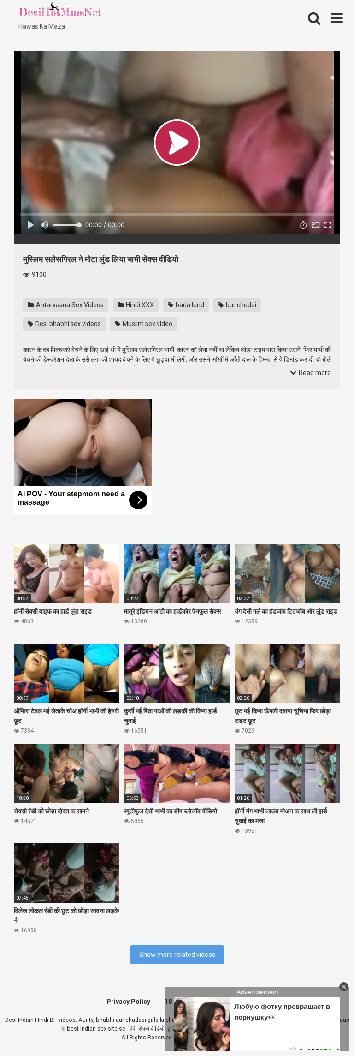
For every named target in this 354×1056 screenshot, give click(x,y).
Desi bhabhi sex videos (67, 324)
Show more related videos (177, 954)
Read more (314, 372)
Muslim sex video (146, 324)
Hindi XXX (139, 305)
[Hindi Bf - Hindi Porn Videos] (60, 11)
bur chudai (240, 305)
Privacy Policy (128, 1001)
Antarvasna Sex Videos (69, 305)
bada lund (189, 305)
